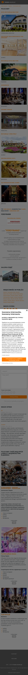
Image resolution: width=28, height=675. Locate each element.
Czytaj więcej (5, 355)
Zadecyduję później (7, 363)
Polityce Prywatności (11, 342)
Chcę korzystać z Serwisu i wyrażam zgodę (14, 359)
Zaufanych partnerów (11, 337)
